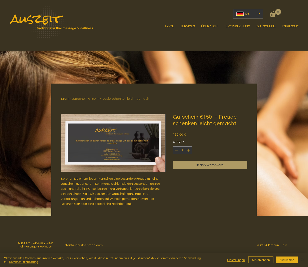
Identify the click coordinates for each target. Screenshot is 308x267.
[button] (275, 13)
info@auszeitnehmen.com (83, 245)
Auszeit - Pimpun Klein (35, 243)
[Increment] (189, 150)
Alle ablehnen (261, 260)
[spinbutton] (182, 150)
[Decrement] (176, 150)
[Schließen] (302, 260)
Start (65, 98)
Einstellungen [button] (236, 260)
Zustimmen (287, 260)
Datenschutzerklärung (23, 262)
